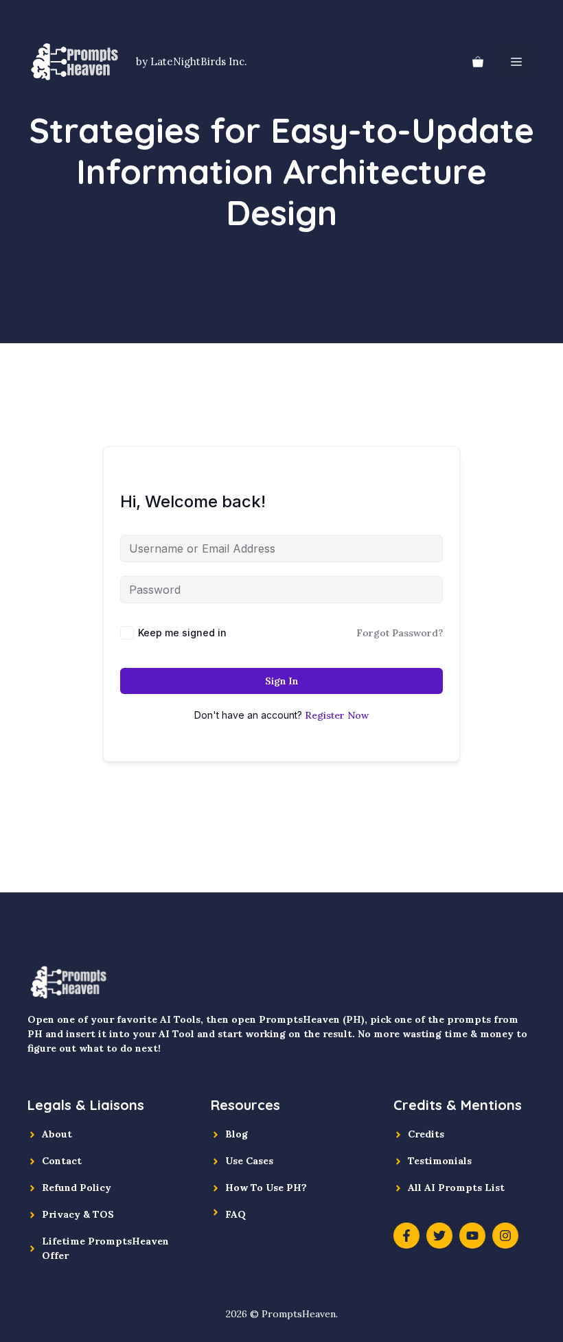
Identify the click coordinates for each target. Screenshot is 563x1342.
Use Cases (249, 1161)
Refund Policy (76, 1187)
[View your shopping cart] (478, 62)
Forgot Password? (399, 633)
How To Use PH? (266, 1187)
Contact (62, 1161)
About (57, 1134)
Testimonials (440, 1161)
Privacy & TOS (78, 1214)
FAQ (235, 1214)
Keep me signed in (182, 632)
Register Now (337, 715)
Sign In (281, 681)
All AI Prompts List (456, 1187)
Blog (236, 1134)
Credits (426, 1134)
